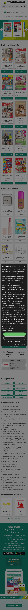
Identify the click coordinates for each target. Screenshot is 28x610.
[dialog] (14, 305)
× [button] (24, 266)
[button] (14, 342)
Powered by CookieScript (20, 344)
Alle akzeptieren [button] (14, 334)
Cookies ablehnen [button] (14, 338)
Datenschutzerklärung (8, 330)
